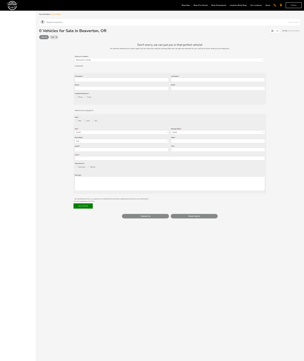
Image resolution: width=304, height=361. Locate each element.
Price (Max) (79, 137)
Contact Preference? (82, 93)
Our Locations (256, 5)
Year (76, 129)
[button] (145, 216)
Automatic (81, 167)
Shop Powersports (218, 5)
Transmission (80, 163)
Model (77, 146)
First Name (79, 76)
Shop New (186, 5)
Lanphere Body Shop (238, 5)
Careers (294, 5)
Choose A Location (81, 56)
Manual (92, 167)
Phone (77, 85)
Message (78, 175)
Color (77, 155)
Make (173, 137)
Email (173, 85)
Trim (173, 146)
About (267, 5)
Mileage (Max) (176, 129)
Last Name (175, 76)
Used (88, 121)
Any (96, 121)
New (79, 121)
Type (77, 117)
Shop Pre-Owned (200, 5)
